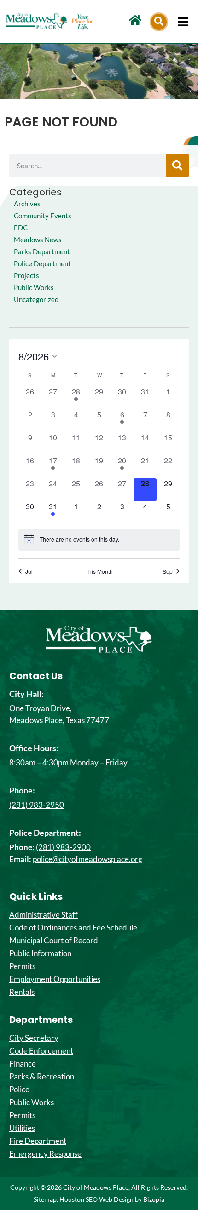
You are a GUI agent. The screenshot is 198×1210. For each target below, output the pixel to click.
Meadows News (38, 240)
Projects (26, 276)
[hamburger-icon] (183, 21)
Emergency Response (45, 1154)
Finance (22, 1063)
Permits (22, 966)
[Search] (177, 165)
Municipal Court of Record (53, 940)
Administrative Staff (43, 914)
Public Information (40, 953)
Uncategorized (36, 299)
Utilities (22, 1128)
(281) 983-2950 (36, 805)
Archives (27, 204)
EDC (21, 228)
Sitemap (45, 1199)
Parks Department (42, 252)
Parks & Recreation (41, 1076)
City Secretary (33, 1038)
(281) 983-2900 (63, 847)
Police (19, 1089)
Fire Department (37, 1141)
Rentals (22, 992)
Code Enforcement (41, 1051)
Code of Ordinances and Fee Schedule (73, 927)
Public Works (34, 287)
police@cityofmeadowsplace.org (87, 859)
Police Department (42, 264)
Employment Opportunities (54, 979)
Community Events (42, 216)
